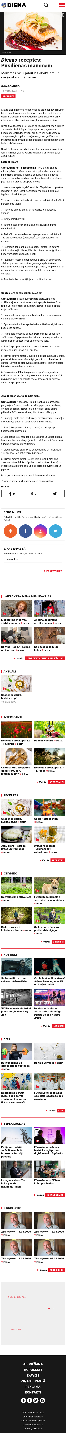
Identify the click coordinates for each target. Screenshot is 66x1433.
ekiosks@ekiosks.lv (33, 1428)
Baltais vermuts (48, 1062)
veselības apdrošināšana (28, 1317)
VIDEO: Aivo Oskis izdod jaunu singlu (16, 1011)
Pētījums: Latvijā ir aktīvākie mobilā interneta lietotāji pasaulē (13, 1152)
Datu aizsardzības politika (33, 1420)
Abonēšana (33, 1364)
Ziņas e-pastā (33, 1381)
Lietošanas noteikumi (33, 1416)
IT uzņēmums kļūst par (47, 1182)
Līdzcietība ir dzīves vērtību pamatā (15, 621)
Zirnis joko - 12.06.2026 (49, 1233)
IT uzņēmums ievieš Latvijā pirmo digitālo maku (48, 1150)
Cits (7, 1039)
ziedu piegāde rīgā (17, 1297)
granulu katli (16, 1329)
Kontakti (33, 1392)
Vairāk (20, 658)
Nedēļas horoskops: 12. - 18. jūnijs (16, 742)
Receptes (8, 96)
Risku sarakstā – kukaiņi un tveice (16, 929)
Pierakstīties (53, 571)
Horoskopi (33, 1370)
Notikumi (10, 955)
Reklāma (33, 1387)
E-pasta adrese (11, 559)
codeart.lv (38, 1424)
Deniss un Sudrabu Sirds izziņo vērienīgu (47, 1013)
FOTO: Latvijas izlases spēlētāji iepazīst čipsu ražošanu (48, 1096)
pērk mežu (31, 1299)
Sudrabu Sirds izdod (14, 980)
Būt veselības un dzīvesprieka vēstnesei (15, 1065)
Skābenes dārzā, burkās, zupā (11, 696)
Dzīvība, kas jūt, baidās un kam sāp (15, 648)
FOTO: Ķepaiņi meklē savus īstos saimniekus (49, 900)
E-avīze (33, 1375)
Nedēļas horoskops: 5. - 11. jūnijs (49, 769)
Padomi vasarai (48, 740)
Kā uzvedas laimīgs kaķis (46, 648)
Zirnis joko (12, 1208)
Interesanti (13, 717)
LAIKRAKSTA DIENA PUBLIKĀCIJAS (27, 596)
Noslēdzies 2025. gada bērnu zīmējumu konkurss (13, 1097)
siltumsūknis (45, 1333)
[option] (33, 33)
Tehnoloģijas (14, 1123)
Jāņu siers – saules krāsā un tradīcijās (13, 848)
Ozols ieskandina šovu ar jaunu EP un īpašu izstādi (49, 981)
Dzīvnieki (10, 873)
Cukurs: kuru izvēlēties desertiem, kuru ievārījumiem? (15, 770)
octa (51, 1308)
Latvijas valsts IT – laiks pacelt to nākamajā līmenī (13, 1183)
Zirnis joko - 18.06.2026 (16, 1233)
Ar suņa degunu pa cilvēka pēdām (47, 621)
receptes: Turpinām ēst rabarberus (45, 849)
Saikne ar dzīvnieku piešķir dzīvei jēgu (46, 930)
